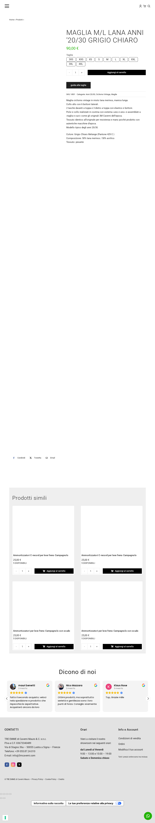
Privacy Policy (37, 779)
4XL (81, 64)
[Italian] (116, 5)
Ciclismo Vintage (103, 94)
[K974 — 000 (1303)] (43, 583)
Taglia (69, 55)
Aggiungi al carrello (116, 72)
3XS (71, 59)
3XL (71, 64)
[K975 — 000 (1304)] (43, 507)
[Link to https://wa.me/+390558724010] (148, 816)
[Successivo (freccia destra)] (4, 798)
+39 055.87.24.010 (25, 751)
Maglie (114, 94)
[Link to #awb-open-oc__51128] (12, 6)
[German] (113, 5)
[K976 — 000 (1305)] (111, 507)
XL (124, 59)
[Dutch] (104, 5)
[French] (110, 5)
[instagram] (13, 764)
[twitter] (19, 764)
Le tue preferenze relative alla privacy (90, 803)
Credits (61, 779)
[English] (107, 5)
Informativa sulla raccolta (48, 803)
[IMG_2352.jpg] (34, 240)
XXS (81, 59)
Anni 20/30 (90, 94)
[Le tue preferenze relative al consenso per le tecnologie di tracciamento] (5, 818)
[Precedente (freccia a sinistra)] (1, 798)
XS (90, 59)
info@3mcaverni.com (23, 755)
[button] (148, 698)
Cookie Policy (50, 779)
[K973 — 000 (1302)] (111, 583)
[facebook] (7, 764)
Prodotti (19, 20)
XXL (133, 59)
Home (11, 20)
